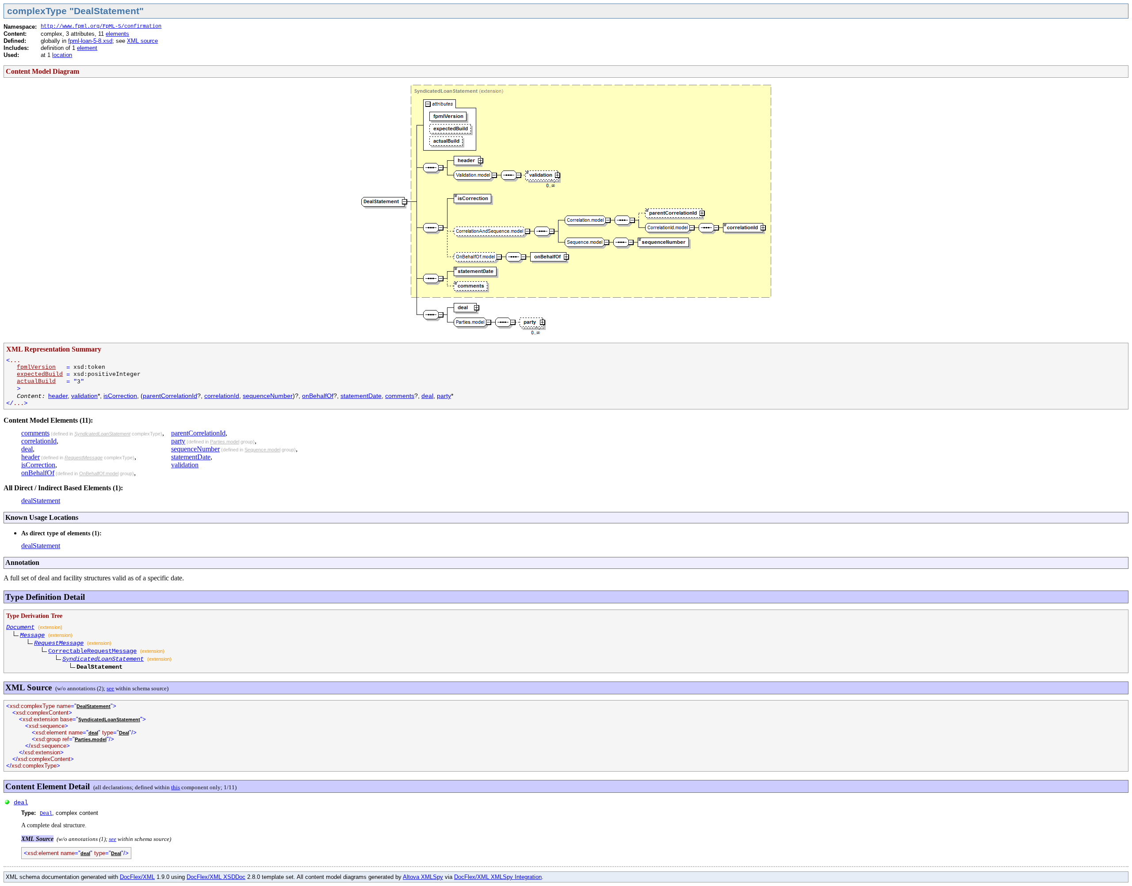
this (175, 787)
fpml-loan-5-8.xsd (90, 41)
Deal (124, 732)
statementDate (361, 395)
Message (32, 635)
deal (427, 395)
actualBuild (36, 381)
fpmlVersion (36, 367)
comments (399, 395)
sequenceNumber (268, 395)
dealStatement (40, 500)
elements (117, 33)
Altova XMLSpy (423, 877)
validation (84, 395)
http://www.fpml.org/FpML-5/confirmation (101, 26)
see (110, 688)
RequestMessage (84, 457)
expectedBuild (40, 374)
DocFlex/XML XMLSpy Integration (498, 877)
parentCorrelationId (170, 395)
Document (20, 627)
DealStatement (93, 706)
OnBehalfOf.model (99, 473)
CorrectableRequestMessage (92, 651)
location (62, 55)
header (58, 395)
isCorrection (120, 395)
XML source (142, 41)
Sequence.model (262, 449)
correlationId (221, 395)
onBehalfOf (317, 395)
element (87, 48)
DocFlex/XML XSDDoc (216, 877)
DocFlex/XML (137, 877)
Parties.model (224, 441)
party (444, 395)
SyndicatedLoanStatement (102, 433)
